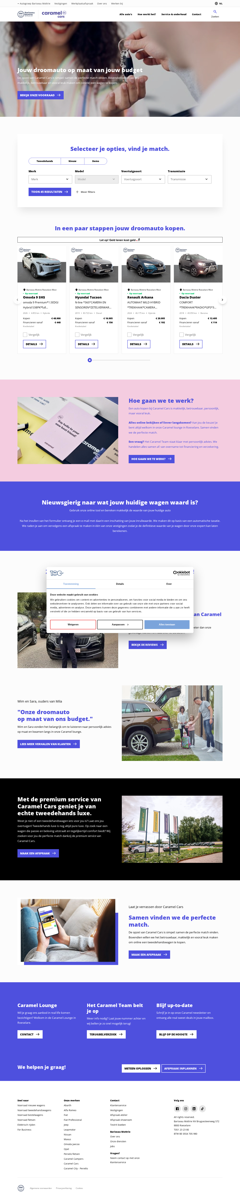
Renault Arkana (140, 297)
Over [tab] (169, 583)
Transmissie (176, 171)
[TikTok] (202, 1108)
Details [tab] (120, 583)
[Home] (26, 14)
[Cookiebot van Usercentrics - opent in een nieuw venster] (175, 573)
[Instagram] (185, 1108)
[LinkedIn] (194, 1108)
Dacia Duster (190, 297)
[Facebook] (177, 1108)
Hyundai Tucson (88, 297)
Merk (32, 171)
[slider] (90, 360)
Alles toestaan (167, 624)
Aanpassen (118, 624)
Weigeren (73, 624)
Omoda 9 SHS (34, 297)
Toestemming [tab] (71, 583)
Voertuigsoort (131, 171)
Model (79, 171)
